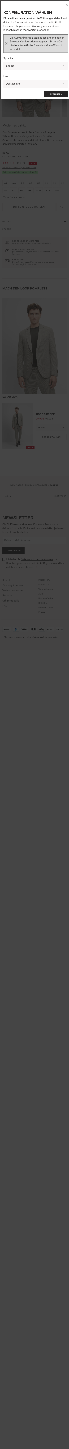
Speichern (56, 94)
